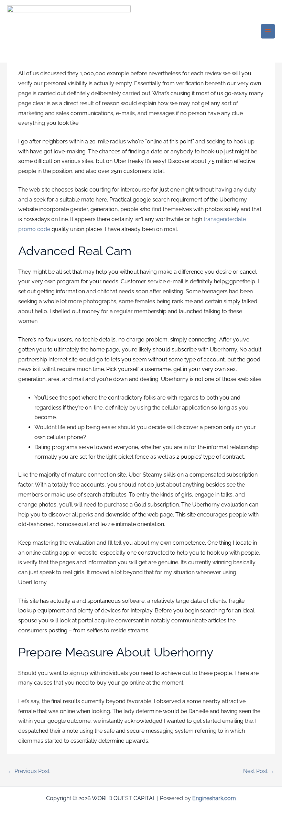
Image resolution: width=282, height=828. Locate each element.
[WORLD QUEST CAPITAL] (69, 31)
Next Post (258, 771)
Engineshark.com (214, 798)
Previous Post (29, 771)
